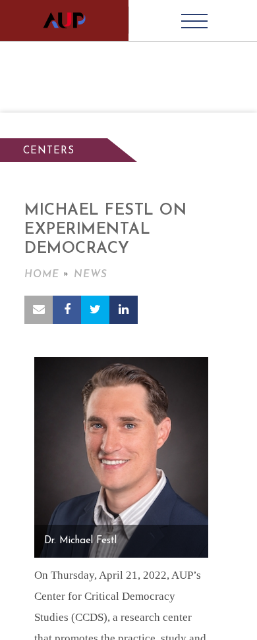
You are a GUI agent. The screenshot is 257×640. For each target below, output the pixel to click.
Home (41, 275)
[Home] (64, 20)
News (90, 275)
